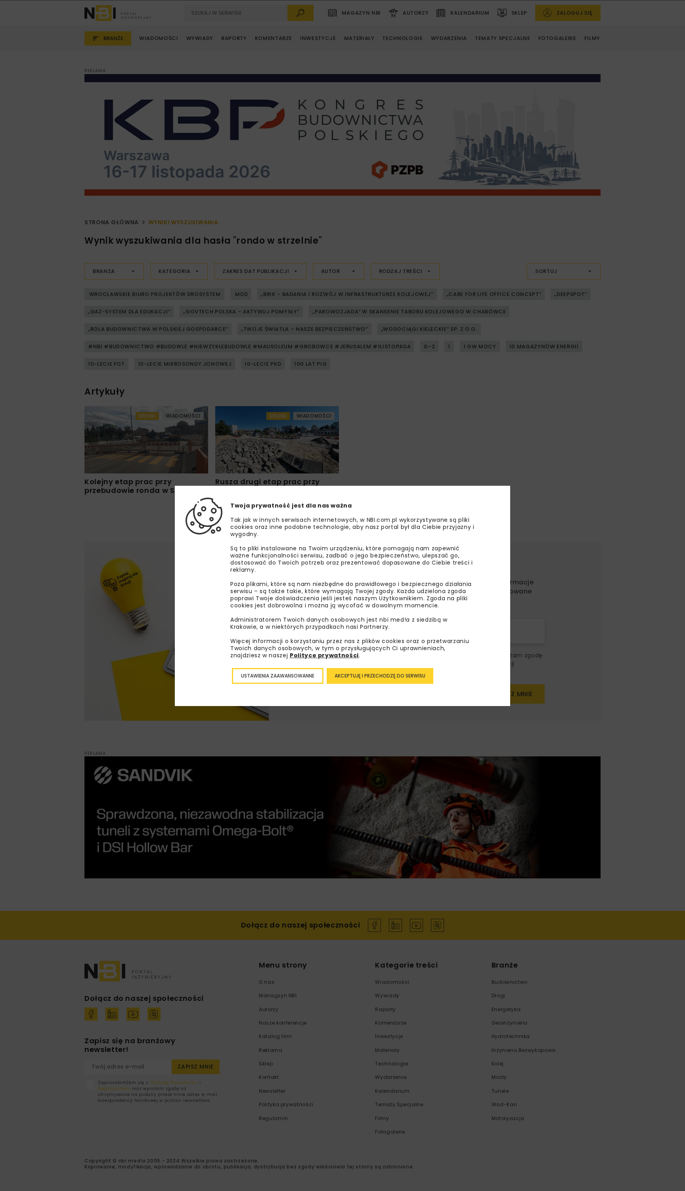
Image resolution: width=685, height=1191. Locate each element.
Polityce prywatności (324, 655)
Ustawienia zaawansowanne (277, 675)
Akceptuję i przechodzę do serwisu (380, 675)
